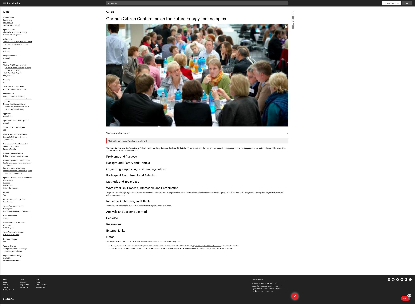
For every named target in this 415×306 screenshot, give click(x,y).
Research (6, 285)
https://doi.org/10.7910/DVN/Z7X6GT (206, 246)
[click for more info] (146, 141)
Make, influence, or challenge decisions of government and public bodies (17, 99)
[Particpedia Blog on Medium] (389, 280)
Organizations (25, 285)
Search (5, 282)
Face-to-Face (8, 202)
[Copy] (293, 12)
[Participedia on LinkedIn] (406, 280)
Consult (6, 123)
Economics (7, 20)
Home (5, 279)
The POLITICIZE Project (12, 73)
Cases (22, 279)
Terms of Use (40, 287)
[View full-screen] (286, 26)
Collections (24, 287)
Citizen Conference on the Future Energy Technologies (128, 124)
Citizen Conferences (10, 188)
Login (407, 3)
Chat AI (406, 297)
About (38, 279)
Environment (8, 23)
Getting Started (8, 290)
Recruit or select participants (14, 168)
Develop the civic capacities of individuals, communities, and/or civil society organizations (16, 106)
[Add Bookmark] (293, 14)
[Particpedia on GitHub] (393, 280)
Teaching (6, 287)
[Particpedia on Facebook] (397, 280)
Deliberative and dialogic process (15, 156)
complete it (141, 141)
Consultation (8, 116)
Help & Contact (41, 285)
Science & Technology (11, 25)
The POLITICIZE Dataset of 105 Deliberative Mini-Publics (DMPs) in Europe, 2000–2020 (17, 67)
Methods (23, 282)
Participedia (13, 3)
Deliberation (7, 185)
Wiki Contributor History (117, 133)
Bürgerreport (8, 75)
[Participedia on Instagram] (410, 280)
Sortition (6, 183)
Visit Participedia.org (391, 3)
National (6, 58)
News (38, 282)
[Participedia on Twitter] (402, 280)
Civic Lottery (8, 180)
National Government (11, 235)
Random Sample (9, 149)
